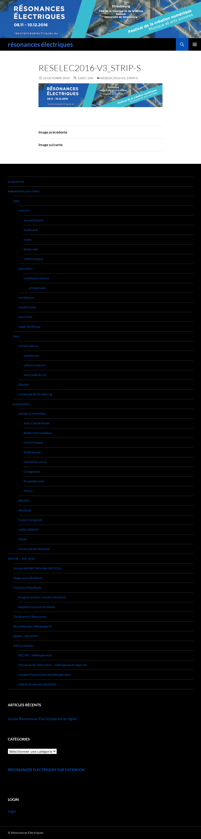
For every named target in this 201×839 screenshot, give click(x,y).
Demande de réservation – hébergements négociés (52, 665)
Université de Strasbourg (35, 394)
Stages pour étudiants (27, 578)
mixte (27, 239)
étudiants (24, 510)
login (12, 811)
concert (23, 210)
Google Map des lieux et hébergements (44, 674)
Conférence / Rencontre (29, 616)
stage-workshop (29, 326)
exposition (25, 268)
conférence (26, 297)
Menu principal (194, 44)
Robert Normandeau (38, 433)
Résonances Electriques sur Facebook (46, 769)
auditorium (31, 355)
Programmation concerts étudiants (42, 597)
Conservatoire (28, 346)
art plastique (37, 288)
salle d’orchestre (35, 365)
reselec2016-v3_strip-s (119, 78)
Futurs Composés (30, 520)
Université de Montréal (34, 549)
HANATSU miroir (35, 462)
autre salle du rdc (35, 375)
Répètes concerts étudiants (36, 607)
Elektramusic (32, 452)
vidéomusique (33, 259)
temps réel (31, 249)
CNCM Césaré (33, 442)
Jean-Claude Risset (36, 423)
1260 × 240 (85, 78)
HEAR (22, 539)
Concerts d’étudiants (27, 587)
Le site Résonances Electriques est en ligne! (42, 718)
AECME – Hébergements (35, 655)
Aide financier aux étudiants (37, 684)
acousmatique (33, 220)
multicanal (31, 230)
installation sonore (36, 278)
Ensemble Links (34, 481)
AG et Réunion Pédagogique (32, 626)
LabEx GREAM (28, 529)
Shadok (23, 384)
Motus (28, 491)
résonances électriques (40, 44)
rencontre (25, 317)
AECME (23, 500)
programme (16, 181)
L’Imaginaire (32, 471)
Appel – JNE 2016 (25, 636)
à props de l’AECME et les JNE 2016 (37, 568)
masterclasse (27, 307)
